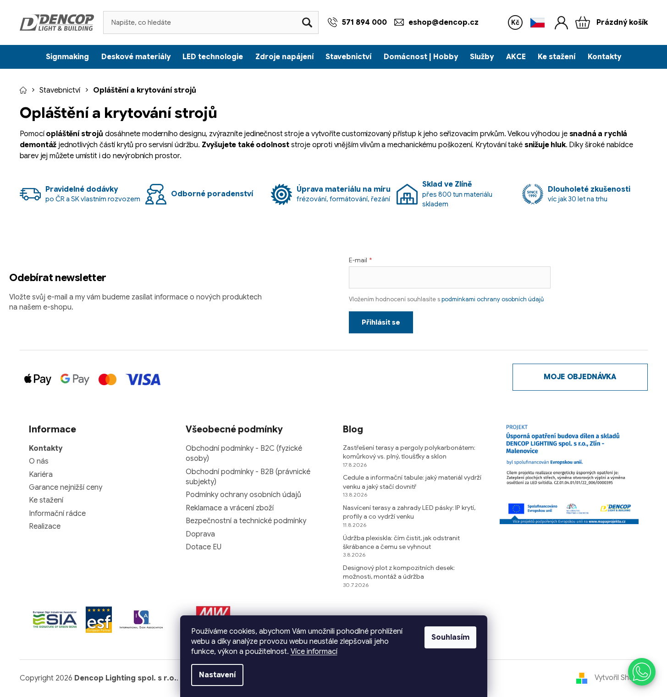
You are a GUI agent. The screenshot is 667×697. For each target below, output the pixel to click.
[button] (642, 672)
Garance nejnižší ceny (65, 487)
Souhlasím (450, 637)
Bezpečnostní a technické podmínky (246, 521)
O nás (39, 461)
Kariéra (41, 474)
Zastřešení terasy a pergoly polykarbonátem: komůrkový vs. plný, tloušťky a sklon (409, 451)
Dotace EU (203, 547)
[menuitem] (67, 57)
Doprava (200, 534)
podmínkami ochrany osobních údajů (492, 299)
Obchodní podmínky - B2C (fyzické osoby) (244, 453)
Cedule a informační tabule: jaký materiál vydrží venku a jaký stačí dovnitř (412, 481)
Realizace (45, 526)
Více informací (314, 651)
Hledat (307, 22)
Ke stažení (46, 500)
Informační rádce (57, 513)
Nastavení (217, 675)
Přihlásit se (381, 322)
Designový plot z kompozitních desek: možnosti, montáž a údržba (399, 572)
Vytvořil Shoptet (621, 677)
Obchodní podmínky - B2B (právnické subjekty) (248, 477)
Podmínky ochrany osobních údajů (243, 494)
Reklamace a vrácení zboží (230, 508)
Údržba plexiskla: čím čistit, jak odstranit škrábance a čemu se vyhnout (401, 542)
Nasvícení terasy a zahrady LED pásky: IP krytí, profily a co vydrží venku (409, 511)
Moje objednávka (580, 377)
